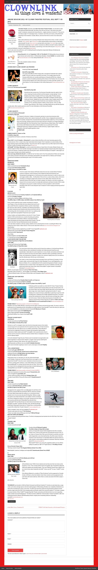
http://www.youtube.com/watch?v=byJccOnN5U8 (28, 370)
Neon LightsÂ (26, 41)
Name (9, 533)
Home (7, 1)
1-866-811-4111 (47, 57)
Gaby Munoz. (58, 46)
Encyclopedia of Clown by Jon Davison (80, 81)
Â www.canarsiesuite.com (58, 82)
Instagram (81, 40)
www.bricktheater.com (17, 497)
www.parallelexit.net (29, 268)
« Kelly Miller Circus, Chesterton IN (15, 507)
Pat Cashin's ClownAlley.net (77, 107)
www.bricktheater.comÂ (25, 57)
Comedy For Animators (76, 72)
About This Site (14, 1)
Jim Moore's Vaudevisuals (77, 93)
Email (9, 538)
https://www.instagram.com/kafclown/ (78, 47)
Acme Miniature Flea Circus (77, 57)
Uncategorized (12, 501)
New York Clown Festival (77, 102)
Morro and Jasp (33, 43)
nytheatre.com (43, 228)
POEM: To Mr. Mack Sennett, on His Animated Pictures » (52, 507)
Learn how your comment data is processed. (36, 553)
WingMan (32, 44)
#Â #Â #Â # (11, 498)
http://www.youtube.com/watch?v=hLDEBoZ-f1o (28, 303)
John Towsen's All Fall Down (78, 97)
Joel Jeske (52, 43)
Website (9, 544)
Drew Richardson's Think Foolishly (79, 77)
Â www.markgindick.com (34, 407)
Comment (10, 519)
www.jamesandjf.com (39, 441)
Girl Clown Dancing (75, 83)
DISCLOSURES (25, 1)
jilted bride (32, 48)
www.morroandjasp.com (57, 301)
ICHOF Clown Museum (76, 86)
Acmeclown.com (75, 67)
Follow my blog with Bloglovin (77, 133)
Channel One (35, 41)
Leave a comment (26, 25)
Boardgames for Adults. (75, 142)
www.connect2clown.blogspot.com (52, 225)
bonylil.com (34, 145)
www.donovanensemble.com (17, 107)
